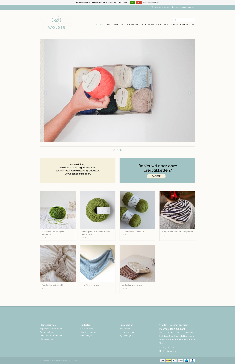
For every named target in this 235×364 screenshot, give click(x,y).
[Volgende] (189, 93)
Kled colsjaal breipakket (133, 285)
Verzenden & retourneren (51, 335)
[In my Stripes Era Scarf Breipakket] (177, 210)
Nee (139, 2)
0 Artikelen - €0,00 (161, 7)
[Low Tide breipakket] (98, 263)
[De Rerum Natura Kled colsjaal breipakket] (137, 263)
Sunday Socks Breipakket (53, 285)
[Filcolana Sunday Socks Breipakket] (58, 263)
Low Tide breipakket (91, 285)
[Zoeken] (174, 20)
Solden (174, 24)
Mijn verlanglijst (126, 335)
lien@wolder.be (170, 351)
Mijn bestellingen (127, 332)
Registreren (125, 328)
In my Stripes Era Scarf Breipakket (177, 231)
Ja (132, 2)
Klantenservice (46, 339)
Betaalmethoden (47, 332)
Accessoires (133, 24)
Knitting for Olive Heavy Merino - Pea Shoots (97, 233)
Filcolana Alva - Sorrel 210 (133, 231)
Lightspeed (73, 360)
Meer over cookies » (151, 2)
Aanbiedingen (86, 335)
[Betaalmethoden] (162, 360)
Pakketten (119, 24)
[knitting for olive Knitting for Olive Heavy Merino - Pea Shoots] (98, 210)
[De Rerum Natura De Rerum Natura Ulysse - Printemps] (58, 210)
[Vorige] (45, 93)
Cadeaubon (162, 24)
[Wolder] (56, 22)
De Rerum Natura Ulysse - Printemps (54, 233)
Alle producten (86, 328)
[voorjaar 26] (117, 90)
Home (99, 24)
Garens (107, 24)
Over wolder (187, 24)
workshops (148, 24)
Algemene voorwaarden (51, 328)
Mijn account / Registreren (185, 7)
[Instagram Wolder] (120, 313)
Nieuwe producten (88, 332)
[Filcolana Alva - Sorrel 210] (137, 210)
